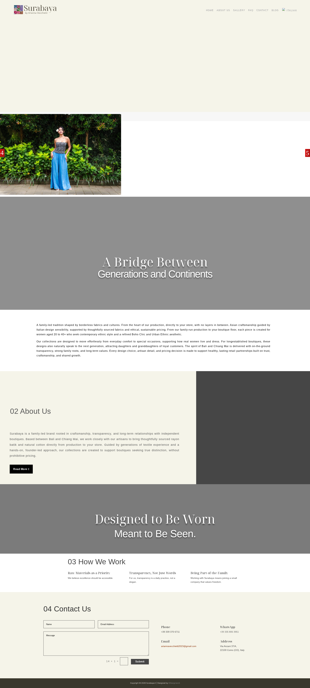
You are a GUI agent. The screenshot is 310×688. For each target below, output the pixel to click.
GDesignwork (174, 683)
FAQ (250, 10)
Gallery (239, 10)
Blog (275, 10)
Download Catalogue (34, 89)
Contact (262, 10)
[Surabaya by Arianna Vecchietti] (35, 10)
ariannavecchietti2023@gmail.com (178, 646)
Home (209, 10)
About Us (223, 10)
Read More (20, 469)
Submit (140, 661)
